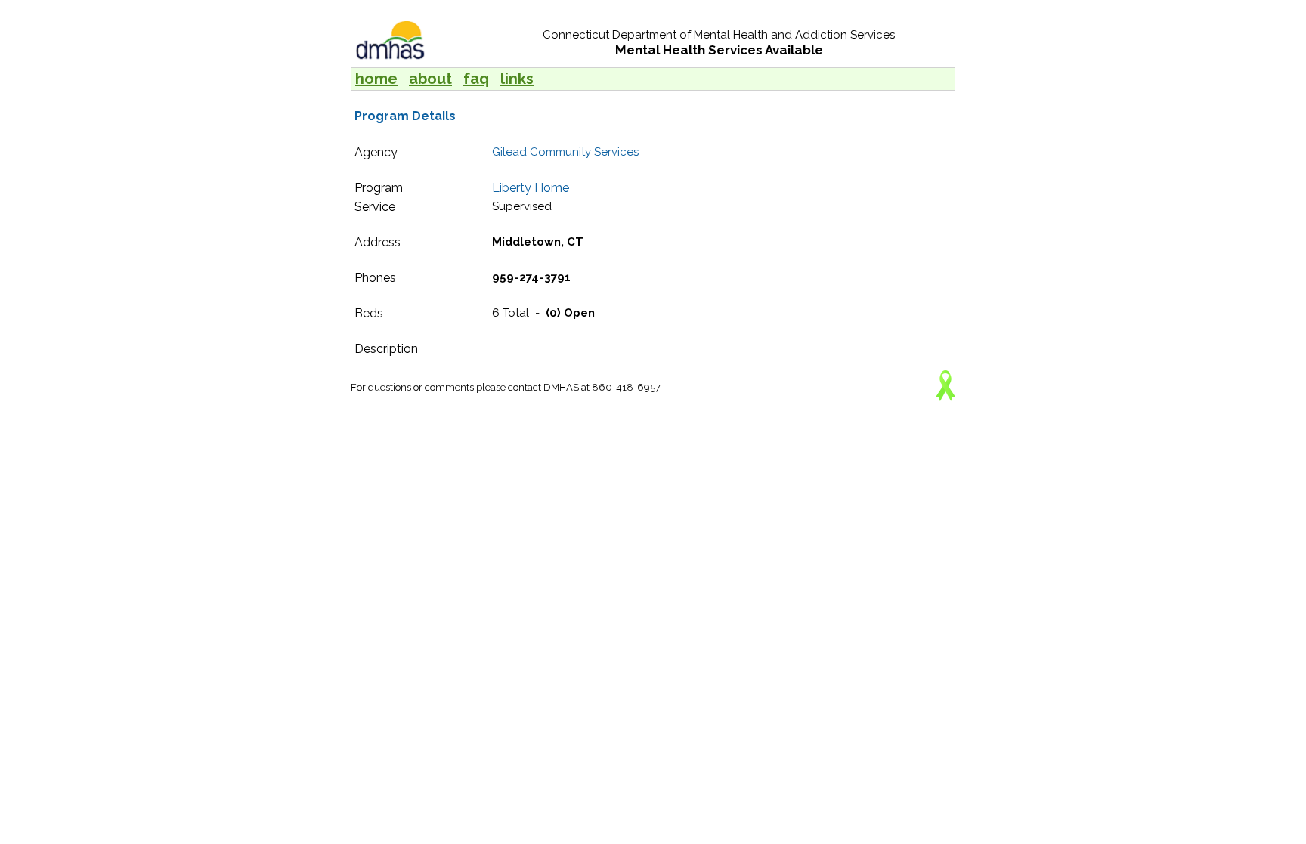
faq (476, 79)
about (430, 79)
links (517, 79)
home (376, 79)
